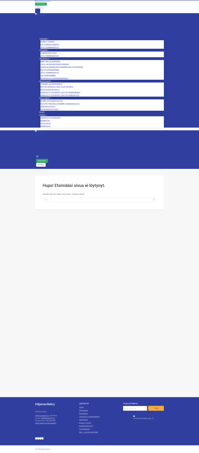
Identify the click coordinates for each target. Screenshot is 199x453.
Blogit (42, 112)
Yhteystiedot (45, 123)
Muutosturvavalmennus (49, 70)
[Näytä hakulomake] (37, 11)
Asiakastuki (45, 121)
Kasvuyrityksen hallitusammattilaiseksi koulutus (59, 104)
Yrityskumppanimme (48, 76)
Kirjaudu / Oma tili (85, 423)
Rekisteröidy (41, 4)
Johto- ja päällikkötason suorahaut (54, 64)
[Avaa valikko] (37, 157)
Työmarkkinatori (84, 429)
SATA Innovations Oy (42, 416)
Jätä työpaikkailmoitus (49, 47)
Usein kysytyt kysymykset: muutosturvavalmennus (60, 92)
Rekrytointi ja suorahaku (50, 61)
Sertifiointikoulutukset (49, 109)
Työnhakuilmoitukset (48, 53)
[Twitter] (36, 438)
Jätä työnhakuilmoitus (49, 56)
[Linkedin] (40, 438)
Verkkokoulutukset (48, 107)
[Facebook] (38, 438)
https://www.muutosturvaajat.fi (45, 423)
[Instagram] (42, 438)
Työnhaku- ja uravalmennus (51, 84)
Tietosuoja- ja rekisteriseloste (89, 417)
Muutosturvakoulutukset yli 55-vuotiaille (56, 87)
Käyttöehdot (83, 413)
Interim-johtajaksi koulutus (51, 101)
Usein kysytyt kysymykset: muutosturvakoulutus (59, 95)
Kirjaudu (39, 7)
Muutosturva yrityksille (50, 90)
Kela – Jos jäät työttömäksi (88, 432)
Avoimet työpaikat (47, 42)
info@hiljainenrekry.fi (48, 418)
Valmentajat (45, 126)
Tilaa (156, 408)
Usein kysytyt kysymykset (50, 118)
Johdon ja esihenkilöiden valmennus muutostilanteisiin (61, 67)
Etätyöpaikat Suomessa (49, 45)
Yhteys (81, 407)
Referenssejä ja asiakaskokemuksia (54, 78)
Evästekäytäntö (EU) (86, 426)
